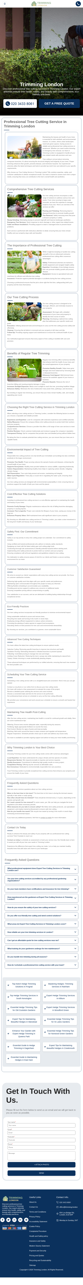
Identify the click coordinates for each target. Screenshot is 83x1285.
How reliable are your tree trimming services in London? (30, 932)
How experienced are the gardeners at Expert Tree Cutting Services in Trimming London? (40, 898)
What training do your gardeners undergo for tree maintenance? (33, 949)
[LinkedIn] (20, 1220)
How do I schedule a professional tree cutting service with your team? (35, 965)
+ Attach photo (41, 1165)
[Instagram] (14, 1220)
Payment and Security (37, 1251)
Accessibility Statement (38, 1221)
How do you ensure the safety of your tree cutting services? (31, 907)
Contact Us (33, 1207)
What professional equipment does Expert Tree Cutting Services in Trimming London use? (38, 869)
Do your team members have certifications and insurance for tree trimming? (38, 889)
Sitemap (32, 1265)
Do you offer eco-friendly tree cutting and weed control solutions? (34, 916)
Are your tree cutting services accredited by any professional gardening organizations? (36, 880)
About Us (32, 1202)
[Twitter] (8, 1220)
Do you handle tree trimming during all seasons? (27, 957)
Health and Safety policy (38, 1236)
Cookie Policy (34, 1226)
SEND (41, 1173)
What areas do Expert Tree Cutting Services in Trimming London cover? (36, 924)
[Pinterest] (26, 1220)
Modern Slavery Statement (39, 1246)
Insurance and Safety (37, 1241)
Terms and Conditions (37, 1212)
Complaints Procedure (37, 1231)
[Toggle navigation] (4, 3)
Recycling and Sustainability (40, 1260)
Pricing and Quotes (36, 1255)
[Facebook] (2, 1220)
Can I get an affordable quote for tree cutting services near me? (33, 940)
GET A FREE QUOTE (59, 103)
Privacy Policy (34, 1217)
